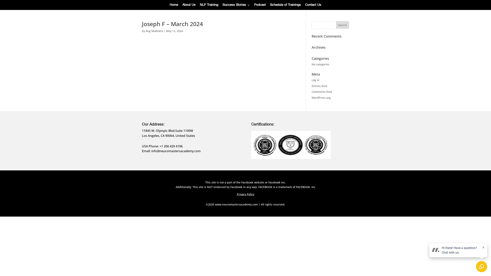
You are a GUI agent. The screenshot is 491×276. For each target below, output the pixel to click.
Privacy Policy (245, 194)
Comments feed (322, 92)
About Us (189, 5)
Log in (315, 80)
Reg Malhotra (154, 31)
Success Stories (234, 5)
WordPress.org (321, 97)
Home (174, 5)
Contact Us (313, 5)
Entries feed (319, 86)
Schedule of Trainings (285, 5)
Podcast (260, 5)
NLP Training (209, 5)
